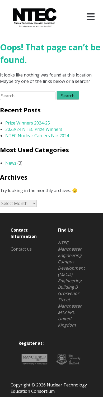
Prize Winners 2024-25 (27, 123)
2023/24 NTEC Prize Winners (33, 129)
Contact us (21, 249)
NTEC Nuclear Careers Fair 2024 (37, 135)
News (10, 163)
